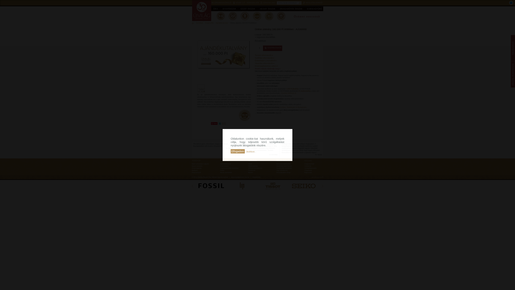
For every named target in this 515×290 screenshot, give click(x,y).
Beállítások (251, 152)
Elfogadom (237, 151)
